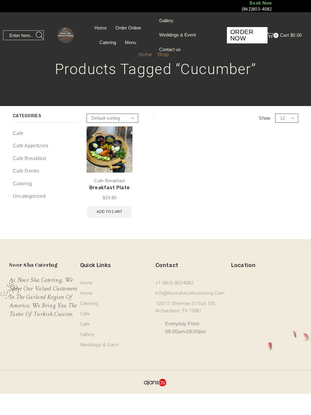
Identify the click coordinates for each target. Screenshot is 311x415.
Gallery (166, 20)
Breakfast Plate (109, 187)
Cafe (18, 133)
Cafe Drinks (26, 170)
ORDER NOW (242, 35)
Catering (107, 42)
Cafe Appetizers (31, 145)
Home (100, 27)
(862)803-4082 (257, 9)
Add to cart (109, 212)
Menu (130, 42)
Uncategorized (29, 196)
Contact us (170, 49)
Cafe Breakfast (109, 180)
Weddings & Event (177, 35)
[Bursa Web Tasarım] (155, 382)
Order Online (128, 27)
